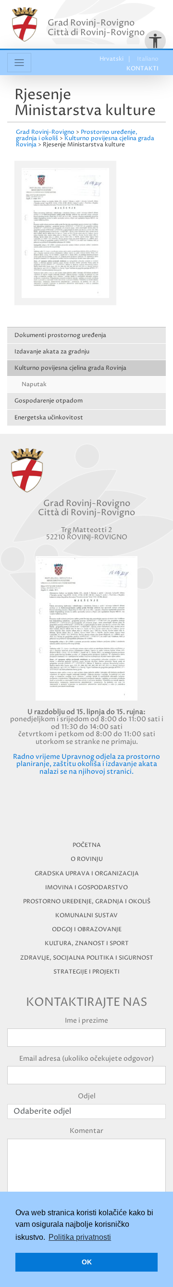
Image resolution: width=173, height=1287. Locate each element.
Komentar (86, 1130)
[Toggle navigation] (19, 62)
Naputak (34, 384)
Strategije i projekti (86, 972)
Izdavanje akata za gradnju (51, 352)
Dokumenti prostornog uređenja (60, 335)
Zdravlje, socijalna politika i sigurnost (86, 958)
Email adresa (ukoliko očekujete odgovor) (86, 1058)
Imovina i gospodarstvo (86, 888)
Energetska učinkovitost (48, 418)
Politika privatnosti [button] (80, 1237)
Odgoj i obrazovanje (87, 929)
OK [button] (87, 1262)
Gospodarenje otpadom (48, 401)
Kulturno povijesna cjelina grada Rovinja (70, 368)
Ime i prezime (86, 1020)
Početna (87, 845)
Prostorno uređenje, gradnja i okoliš (86, 901)
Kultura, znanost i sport (87, 943)
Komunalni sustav (86, 915)
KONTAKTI (142, 69)
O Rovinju (87, 859)
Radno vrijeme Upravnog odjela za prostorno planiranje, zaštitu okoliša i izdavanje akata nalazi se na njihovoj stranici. (86, 764)
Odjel (87, 1096)
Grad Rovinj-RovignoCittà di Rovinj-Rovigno (96, 28)
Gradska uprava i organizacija (87, 874)
